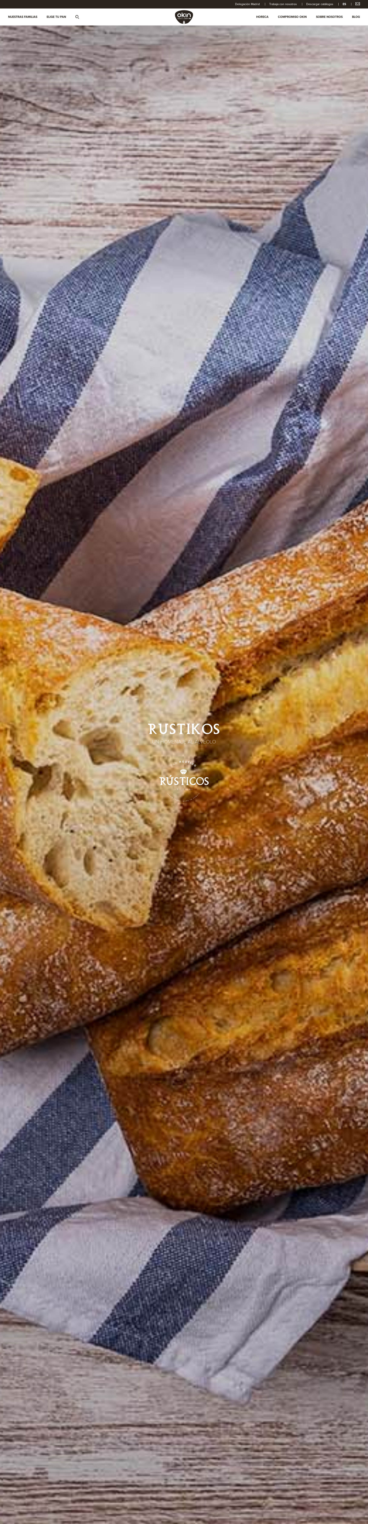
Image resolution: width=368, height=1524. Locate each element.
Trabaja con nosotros (283, 4)
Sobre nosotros (329, 17)
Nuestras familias (22, 17)
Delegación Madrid (247, 4)
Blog (356, 17)
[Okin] (184, 16)
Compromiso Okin (292, 17)
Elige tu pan (56, 17)
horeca (262, 17)
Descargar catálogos (319, 4)
